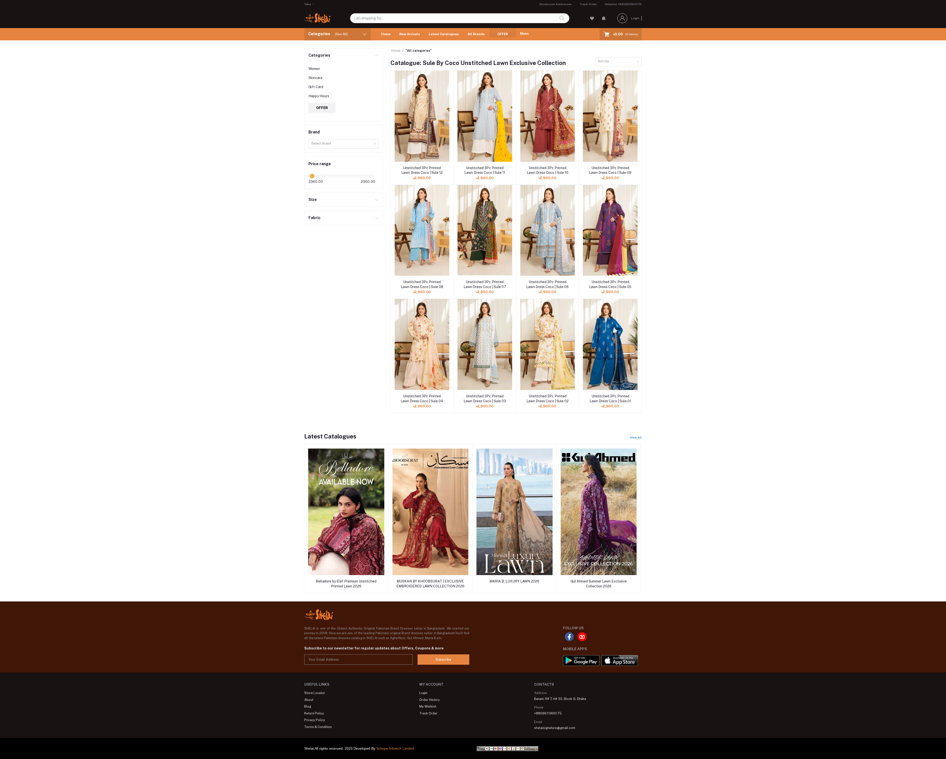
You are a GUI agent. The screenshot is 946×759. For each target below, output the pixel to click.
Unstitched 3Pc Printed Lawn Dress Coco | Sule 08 (422, 284)
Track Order (588, 4)
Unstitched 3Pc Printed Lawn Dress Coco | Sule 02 (547, 398)
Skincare (315, 78)
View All (636, 437)
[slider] (312, 176)
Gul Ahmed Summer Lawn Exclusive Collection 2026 (599, 583)
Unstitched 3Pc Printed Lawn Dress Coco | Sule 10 (547, 170)
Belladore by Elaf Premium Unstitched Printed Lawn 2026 (346, 583)
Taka (307, 4)
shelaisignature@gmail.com (554, 728)
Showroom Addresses (555, 4)
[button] (604, 18)
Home (385, 34)
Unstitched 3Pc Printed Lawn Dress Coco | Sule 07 (485, 284)
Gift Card (315, 87)
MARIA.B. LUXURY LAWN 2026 (514, 581)
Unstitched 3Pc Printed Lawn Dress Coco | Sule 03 (485, 398)
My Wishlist (427, 706)
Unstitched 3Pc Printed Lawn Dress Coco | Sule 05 (610, 284)
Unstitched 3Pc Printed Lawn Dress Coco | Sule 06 (547, 284)
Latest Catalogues (444, 34)
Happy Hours (318, 96)
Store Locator (314, 693)
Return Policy (314, 713)
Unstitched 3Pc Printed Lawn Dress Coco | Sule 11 (484, 170)
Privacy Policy (314, 720)
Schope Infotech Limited (395, 748)
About (308, 700)
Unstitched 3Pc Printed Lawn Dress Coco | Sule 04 (422, 398)
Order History (429, 700)
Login (635, 18)
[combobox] (343, 144)
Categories (319, 55)
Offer (502, 34)
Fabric (314, 217)
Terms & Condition (318, 727)
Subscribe (443, 660)
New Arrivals (409, 34)
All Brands (476, 34)
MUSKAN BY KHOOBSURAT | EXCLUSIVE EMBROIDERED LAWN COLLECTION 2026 (430, 583)
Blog (307, 706)
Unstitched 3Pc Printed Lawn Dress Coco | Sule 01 (610, 398)
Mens (524, 33)
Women (314, 69)
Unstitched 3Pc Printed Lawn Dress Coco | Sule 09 (610, 170)
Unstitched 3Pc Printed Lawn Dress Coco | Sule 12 (422, 170)
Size (312, 199)
